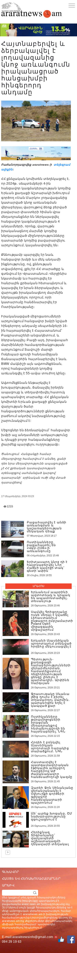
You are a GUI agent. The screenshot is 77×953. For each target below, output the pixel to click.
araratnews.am (33, 914)
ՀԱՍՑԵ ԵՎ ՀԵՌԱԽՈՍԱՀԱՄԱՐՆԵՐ (31, 878)
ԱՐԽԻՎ (8, 885)
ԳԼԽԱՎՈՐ (10, 872)
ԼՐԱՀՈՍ (38, 586)
